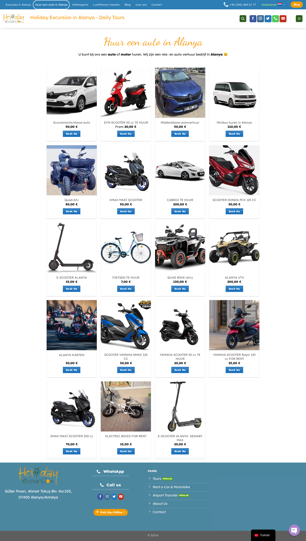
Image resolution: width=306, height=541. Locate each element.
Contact (157, 4)
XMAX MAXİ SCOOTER (125, 200)
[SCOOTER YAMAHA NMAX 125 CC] (126, 325)
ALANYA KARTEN (71, 355)
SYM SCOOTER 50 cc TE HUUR (126, 122)
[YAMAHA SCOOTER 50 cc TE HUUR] (180, 325)
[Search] (243, 18)
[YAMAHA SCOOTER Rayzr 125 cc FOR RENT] (234, 325)
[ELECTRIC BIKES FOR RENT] (126, 406)
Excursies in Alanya (18, 4)
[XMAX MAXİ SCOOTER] (126, 170)
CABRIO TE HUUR (180, 200)
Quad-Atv (72, 200)
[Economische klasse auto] (72, 93)
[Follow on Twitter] (268, 18)
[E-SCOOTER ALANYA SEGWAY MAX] (180, 406)
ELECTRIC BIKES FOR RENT (126, 436)
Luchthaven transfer (106, 4)
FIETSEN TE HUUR (125, 277)
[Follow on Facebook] (253, 18)
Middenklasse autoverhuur (180, 122)
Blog (128, 4)
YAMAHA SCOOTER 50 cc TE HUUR (180, 357)
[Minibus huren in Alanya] (234, 93)
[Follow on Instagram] (260, 18)
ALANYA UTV (234, 277)
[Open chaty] (294, 530)
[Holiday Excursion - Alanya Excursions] (13, 19)
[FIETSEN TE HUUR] (126, 248)
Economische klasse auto (71, 122)
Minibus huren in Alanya (234, 122)
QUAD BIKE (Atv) (180, 277)
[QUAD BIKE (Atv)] (180, 248)
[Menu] (299, 18)
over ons (141, 4)
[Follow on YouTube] (283, 18)
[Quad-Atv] (72, 170)
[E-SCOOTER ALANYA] (72, 248)
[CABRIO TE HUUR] (180, 170)
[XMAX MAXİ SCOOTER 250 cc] (72, 406)
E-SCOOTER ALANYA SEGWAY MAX (180, 438)
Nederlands (269, 4)
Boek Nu (71, 133)
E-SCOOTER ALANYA (71, 277)
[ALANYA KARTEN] (72, 325)
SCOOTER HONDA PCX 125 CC (234, 200)
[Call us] (275, 18)
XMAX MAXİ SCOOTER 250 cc (71, 436)
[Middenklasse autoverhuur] (180, 93)
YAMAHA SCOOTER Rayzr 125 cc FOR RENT (234, 357)
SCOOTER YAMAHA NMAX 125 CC (126, 357)
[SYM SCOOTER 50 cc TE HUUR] (126, 93)
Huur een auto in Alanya (51, 4)
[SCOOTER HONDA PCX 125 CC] (234, 170)
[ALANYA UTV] (234, 248)
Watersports (80, 4)
